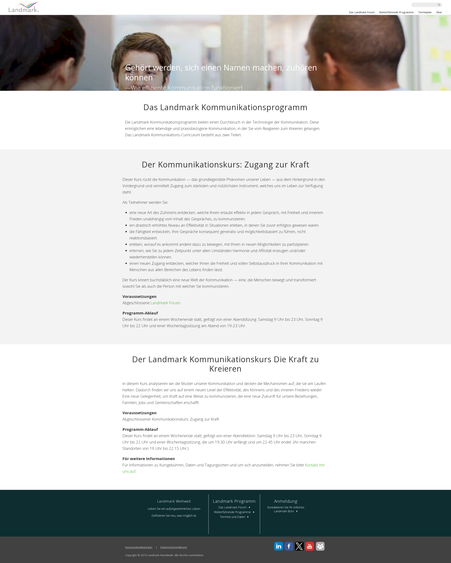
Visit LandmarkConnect (320, 546)
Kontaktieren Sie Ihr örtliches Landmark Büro (285, 509)
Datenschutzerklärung (173, 547)
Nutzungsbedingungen (138, 547)
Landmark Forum (165, 302)
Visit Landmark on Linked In (278, 546)
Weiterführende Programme (396, 12)
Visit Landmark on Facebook (289, 546)
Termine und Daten (233, 517)
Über (439, 12)
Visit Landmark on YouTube (309, 546)
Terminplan (425, 12)
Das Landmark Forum (362, 12)
